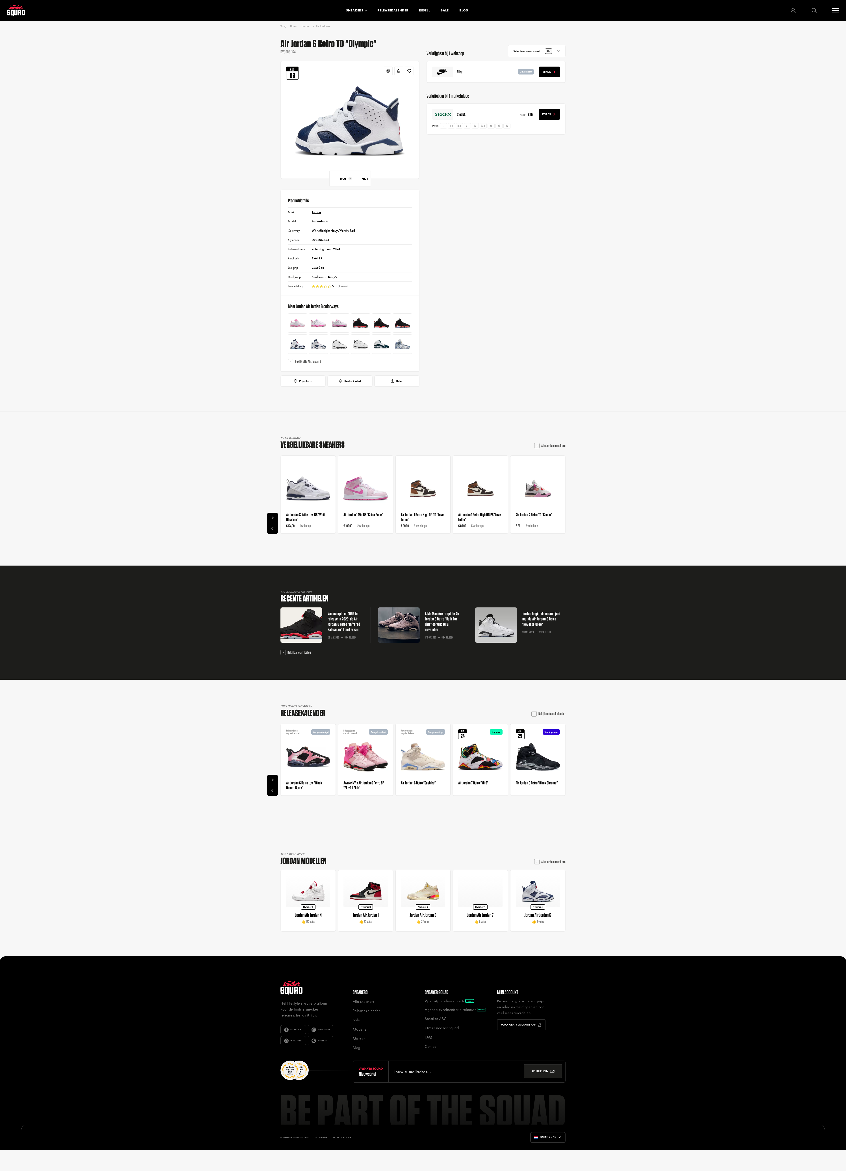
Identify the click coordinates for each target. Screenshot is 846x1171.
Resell (424, 10)
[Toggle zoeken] (814, 10)
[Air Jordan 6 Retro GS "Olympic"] (297, 344)
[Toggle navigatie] (835, 10)
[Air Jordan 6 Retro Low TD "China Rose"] (318, 323)
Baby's (332, 277)
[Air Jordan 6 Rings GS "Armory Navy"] (381, 344)
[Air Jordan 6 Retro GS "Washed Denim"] (402, 344)
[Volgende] (272, 518)
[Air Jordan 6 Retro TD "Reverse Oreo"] (360, 344)
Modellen (361, 1029)
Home (293, 26)
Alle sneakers (364, 1001)
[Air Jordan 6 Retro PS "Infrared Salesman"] (381, 323)
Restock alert (352, 381)
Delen (399, 381)
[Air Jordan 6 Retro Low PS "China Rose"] (339, 323)
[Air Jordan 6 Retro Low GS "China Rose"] (297, 323)
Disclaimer (320, 1154)
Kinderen (317, 277)
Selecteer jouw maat (532, 51)
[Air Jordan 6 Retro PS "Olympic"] (318, 344)
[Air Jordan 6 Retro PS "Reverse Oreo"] (339, 344)
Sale (445, 10)
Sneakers (354, 10)
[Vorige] (272, 528)
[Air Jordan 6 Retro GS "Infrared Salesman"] (402, 323)
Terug (283, 26)
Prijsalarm (305, 381)
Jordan (306, 26)
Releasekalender (392, 10)
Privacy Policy (342, 1154)
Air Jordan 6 (323, 26)
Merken (359, 1038)
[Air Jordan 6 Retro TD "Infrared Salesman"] (360, 323)
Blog (463, 10)
